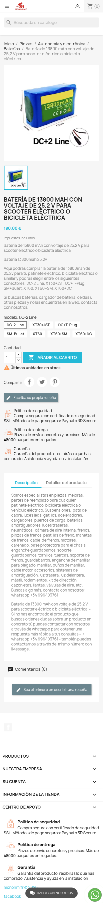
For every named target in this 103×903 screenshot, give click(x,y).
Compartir (29, 382)
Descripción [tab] (26, 482)
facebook (12, 896)
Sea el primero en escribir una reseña (55, 689)
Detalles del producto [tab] (66, 482)
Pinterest (55, 382)
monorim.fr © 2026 (21, 887)
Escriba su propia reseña (34, 397)
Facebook (8, 727)
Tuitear (42, 382)
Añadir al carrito (52, 357)
